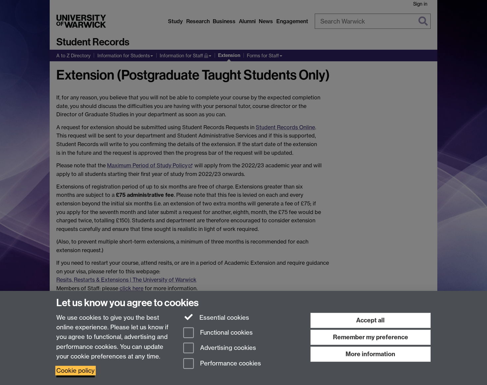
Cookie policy (75, 370)
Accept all (370, 320)
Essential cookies (223, 317)
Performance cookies (229, 363)
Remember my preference (370, 337)
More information (370, 354)
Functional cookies (225, 332)
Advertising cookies (227, 348)
